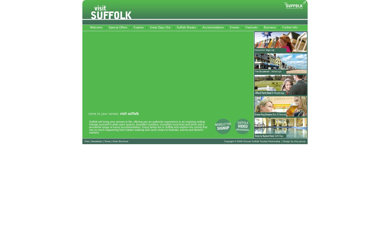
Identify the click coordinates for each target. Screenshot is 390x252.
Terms (107, 141)
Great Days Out (160, 27)
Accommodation (213, 27)
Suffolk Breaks (186, 27)
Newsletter (96, 141)
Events (234, 27)
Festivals (252, 27)
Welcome (96, 27)
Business (270, 27)
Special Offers (118, 27)
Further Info (289, 27)
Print (87, 141)
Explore (139, 27)
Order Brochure (120, 141)
